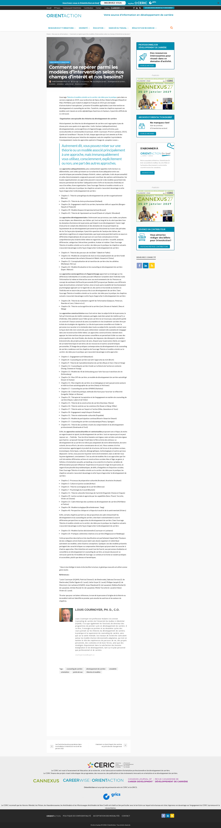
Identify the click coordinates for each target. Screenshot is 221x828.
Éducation (98, 28)
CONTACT (126, 816)
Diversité (83, 28)
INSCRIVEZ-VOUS (113, 3)
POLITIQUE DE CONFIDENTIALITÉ (77, 816)
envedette (52, 84)
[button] (110, 3)
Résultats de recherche (143, 28)
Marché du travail (118, 28)
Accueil (49, 8)
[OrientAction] (64, 15)
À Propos (57, 8)
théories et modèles (81, 84)
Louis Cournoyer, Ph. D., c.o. (61, 81)
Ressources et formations (61, 28)
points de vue (69, 84)
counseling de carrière (99, 81)
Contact (98, 8)
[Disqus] (88, 702)
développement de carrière (116, 81)
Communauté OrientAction (72, 8)
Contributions (88, 8)
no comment (85, 81)
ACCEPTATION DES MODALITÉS (106, 816)
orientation (60, 84)
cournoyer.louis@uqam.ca (84, 655)
